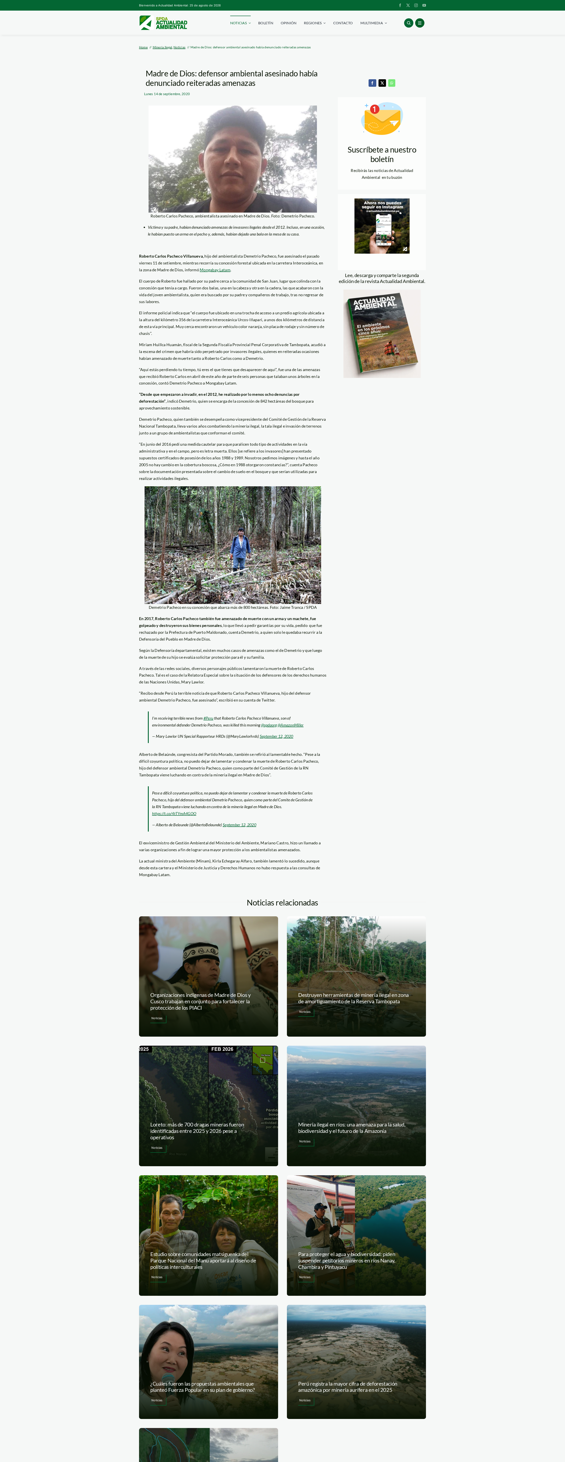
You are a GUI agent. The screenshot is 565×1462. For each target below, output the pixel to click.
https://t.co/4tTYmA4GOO (174, 813)
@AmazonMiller (291, 725)
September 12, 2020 (276, 736)
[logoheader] (163, 17)
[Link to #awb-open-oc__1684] (419, 23)
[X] (382, 83)
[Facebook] (372, 83)
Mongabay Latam (215, 269)
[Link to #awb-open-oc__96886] (408, 23)
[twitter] (408, 5)
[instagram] (416, 5)
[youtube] (424, 5)
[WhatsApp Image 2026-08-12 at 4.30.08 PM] (382, 291)
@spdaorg (269, 725)
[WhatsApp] (391, 83)
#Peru (208, 718)
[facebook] (400, 5)
